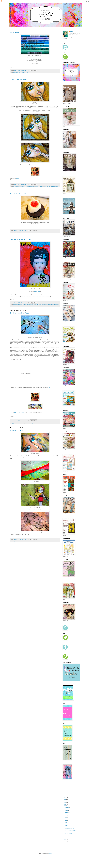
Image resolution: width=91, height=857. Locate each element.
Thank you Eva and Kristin (53, 186)
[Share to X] (33, 70)
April (66, 820)
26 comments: (24, 539)
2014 (65, 802)
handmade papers (26, 304)
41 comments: (23, 420)
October (66, 810)
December (67, 807)
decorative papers (19, 304)
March (66, 822)
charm (14, 304)
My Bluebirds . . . (16, 32)
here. (50, 387)
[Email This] (30, 70)
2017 (65, 797)
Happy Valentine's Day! (18, 193)
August (66, 813)
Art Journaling (15, 421)
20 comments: (23, 302)
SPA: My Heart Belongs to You (20, 239)
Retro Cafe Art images (54, 421)
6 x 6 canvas (15, 186)
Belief (22, 186)
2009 (65, 841)
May (66, 818)
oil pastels (31, 304)
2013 (65, 804)
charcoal (32, 186)
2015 (65, 800)
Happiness (23, 72)
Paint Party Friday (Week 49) (20, 79)
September (67, 812)
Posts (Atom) (17, 548)
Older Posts (57, 546)
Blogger (50, 853)
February (67, 823)
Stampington (13, 423)
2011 (65, 837)
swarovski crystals (52, 304)
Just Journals (21, 412)
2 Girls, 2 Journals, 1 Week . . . (20, 313)
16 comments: (24, 230)
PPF (15, 412)
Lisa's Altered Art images (39, 421)
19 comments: (23, 70)
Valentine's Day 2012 (17, 232)
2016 (65, 799)
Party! (17, 178)
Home (35, 546)
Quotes (27, 72)
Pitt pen (34, 304)
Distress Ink (32, 421)
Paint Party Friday (38, 186)
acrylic (19, 186)
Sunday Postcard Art (22, 294)
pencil (42, 186)
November (67, 808)
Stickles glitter (46, 186)
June (66, 817)
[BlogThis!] (32, 70)
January (66, 835)
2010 (65, 839)
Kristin (71, 31)
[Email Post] (28, 70)
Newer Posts (12, 546)
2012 (65, 805)
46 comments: (23, 184)
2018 (65, 795)
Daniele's (36, 339)
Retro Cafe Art (37, 291)
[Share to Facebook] (34, 70)
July (66, 815)
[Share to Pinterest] (36, 70)
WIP (45, 541)
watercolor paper (31, 423)
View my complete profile (67, 39)
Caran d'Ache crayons (17, 72)
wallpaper (26, 423)
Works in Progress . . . (17, 430)
